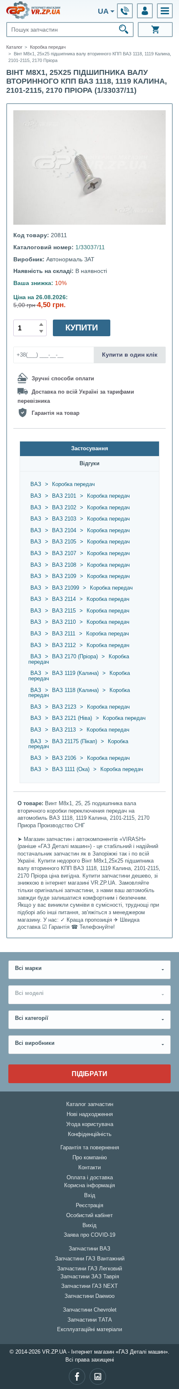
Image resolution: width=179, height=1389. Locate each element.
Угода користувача (89, 1124)
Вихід (89, 1225)
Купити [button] (81, 327)
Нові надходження (90, 1114)
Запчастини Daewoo (89, 1296)
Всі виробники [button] (35, 1043)
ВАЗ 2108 (64, 565)
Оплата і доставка (90, 1178)
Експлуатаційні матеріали (89, 1329)
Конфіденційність (90, 1134)
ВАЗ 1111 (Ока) (71, 769)
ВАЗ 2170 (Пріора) (75, 657)
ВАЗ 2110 (64, 622)
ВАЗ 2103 (64, 519)
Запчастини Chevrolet (90, 1310)
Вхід (89, 1195)
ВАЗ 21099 (65, 588)
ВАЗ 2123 (64, 707)
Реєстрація (89, 1205)
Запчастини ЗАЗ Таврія (89, 1277)
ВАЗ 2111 (63, 634)
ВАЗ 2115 (64, 611)
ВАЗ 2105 (64, 542)
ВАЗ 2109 (64, 576)
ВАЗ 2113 (64, 730)
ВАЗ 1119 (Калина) (75, 673)
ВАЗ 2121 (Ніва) (72, 718)
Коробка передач (73, 484)
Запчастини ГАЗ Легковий (89, 1269)
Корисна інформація (89, 1185)
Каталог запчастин (89, 1104)
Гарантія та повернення (89, 1148)
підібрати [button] (89, 1073)
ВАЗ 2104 (64, 530)
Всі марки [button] (28, 968)
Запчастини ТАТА (89, 1320)
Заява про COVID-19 (89, 1235)
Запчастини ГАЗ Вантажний (89, 1259)
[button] (165, 10)
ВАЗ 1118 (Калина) (75, 690)
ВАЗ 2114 (64, 599)
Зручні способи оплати (63, 379)
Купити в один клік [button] (129, 354)
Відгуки (89, 463)
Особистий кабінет (89, 1215)
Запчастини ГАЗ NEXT (89, 1286)
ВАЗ (35, 484)
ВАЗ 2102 (64, 508)
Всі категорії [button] (31, 1018)
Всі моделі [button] (29, 993)
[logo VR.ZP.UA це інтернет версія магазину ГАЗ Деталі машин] (33, 10)
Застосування (89, 448)
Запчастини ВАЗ (89, 1249)
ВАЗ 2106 (64, 758)
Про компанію (89, 1158)
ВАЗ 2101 (64, 496)
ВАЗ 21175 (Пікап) (74, 741)
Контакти (89, 1168)
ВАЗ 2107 (64, 553)
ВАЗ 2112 (64, 645)
